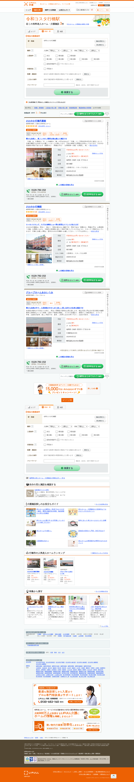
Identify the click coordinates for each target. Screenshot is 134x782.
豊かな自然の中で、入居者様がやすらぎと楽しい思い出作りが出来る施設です (54, 308)
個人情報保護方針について (103, 771)
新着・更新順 (39, 108)
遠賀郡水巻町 (40, 673)
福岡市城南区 (79, 666)
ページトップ (113, 777)
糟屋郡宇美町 (40, 671)
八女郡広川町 (58, 675)
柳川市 (64, 668)
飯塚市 (55, 668)
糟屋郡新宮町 (74, 671)
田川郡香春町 (67, 675)
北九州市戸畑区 (60, 662)
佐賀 (51, 652)
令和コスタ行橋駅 (48, 634)
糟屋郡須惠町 (65, 671)
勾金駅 (75, 636)
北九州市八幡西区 (41, 664)
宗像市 (49, 669)
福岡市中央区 (56, 666)
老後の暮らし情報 (89, 753)
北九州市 (28, 662)
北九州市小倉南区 (82, 662)
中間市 (93, 668)
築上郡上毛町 (83, 676)
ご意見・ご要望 (77, 771)
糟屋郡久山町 (83, 671)
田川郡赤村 (39, 676)
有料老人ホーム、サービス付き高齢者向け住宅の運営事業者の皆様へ (66, 713)
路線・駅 (47, 31)
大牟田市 (38, 668)
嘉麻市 (80, 669)
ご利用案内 (100, 2)
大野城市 (43, 669)
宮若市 (75, 669)
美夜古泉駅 (58, 634)
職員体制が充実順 (85, 108)
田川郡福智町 (47, 676)
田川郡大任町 (101, 675)
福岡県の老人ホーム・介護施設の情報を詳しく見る (47, 478)
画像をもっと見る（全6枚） (36, 179)
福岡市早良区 (87, 666)
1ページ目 (67, 400)
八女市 (69, 668)
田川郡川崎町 (92, 675)
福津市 (64, 669)
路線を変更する (100, 41)
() (64, 64)
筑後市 (74, 668)
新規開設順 (73, 108)
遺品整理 (81, 753)
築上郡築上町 (91, 676)
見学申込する (94, 194)
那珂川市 (100, 669)
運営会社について (105, 774)
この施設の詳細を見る (66, 185)
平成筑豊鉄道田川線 (33, 645)
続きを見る (93, 145)
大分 (59, 652)
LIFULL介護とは (57, 771)
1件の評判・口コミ (44, 126)
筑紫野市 (102, 668)
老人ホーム (40, 753)
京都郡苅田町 (56, 676)
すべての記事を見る (102, 504)
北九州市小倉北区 (71, 662)
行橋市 (83, 668)
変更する (86, 74)
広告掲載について (93, 2)
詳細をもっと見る (97, 153)
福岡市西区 (71, 666)
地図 (61, 31)
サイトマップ (107, 2)
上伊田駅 (80, 636)
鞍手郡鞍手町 (74, 673)
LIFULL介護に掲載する (85, 774)
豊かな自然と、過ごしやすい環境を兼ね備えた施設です (46, 139)
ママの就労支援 (55, 753)
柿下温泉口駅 (67, 636)
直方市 (50, 668)
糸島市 (95, 669)
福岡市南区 (63, 666)
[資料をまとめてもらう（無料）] (107, 159)
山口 (63, 652)
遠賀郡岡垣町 (48, 673)
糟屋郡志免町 (57, 671)
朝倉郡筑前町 (91, 673)
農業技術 (98, 753)
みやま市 (89, 669)
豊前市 (88, 668)
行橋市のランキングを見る (100, 553)
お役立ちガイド (64, 10)
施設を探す (38, 10)
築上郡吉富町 (74, 676)
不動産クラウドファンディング (69, 753)
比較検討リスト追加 (94, 121)
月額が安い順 (62, 108)
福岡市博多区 (47, 666)
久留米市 (44, 668)
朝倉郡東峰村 (100, 673)
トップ (28, 10)
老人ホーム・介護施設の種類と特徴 (78, 24)
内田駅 (60, 636)
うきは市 (69, 669)
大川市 (78, 668)
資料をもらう (72, 194)
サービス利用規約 (88, 771)
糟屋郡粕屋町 (91, 671)
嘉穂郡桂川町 (83, 673)
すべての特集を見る (102, 591)
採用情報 (95, 774)
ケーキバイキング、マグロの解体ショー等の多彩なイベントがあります (52, 224)
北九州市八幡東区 (93, 662)
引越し (34, 753)
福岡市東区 (39, 666)
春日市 (38, 669)
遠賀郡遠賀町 (57, 673)
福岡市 (28, 666)
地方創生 (47, 753)
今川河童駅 (66, 634)
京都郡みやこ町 (64, 676)
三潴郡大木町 (50, 675)
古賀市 (59, 669)
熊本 (55, 652)
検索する (68, 92)
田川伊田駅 (88, 636)
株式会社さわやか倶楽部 (74, 175)
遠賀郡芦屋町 (100, 671)
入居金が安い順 (50, 108)
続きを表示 (31, 198)
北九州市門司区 (40, 662)
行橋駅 (39, 634)
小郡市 (97, 668)
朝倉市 (84, 669)
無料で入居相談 (50, 10)
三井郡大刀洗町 (40, 675)
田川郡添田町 (75, 675)
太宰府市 (54, 669)
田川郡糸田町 (84, 675)
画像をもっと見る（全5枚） (36, 264)
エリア (32, 31)
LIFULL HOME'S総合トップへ (81, 2)
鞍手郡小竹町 (65, 673)
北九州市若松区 (50, 662)
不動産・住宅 (27, 753)
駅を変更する (100, 45)
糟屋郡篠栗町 (48, 671)
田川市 (59, 668)
